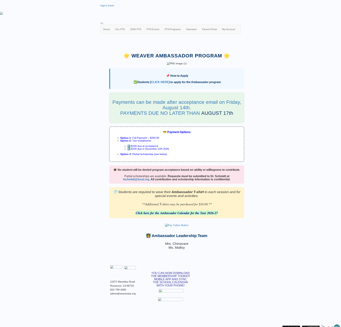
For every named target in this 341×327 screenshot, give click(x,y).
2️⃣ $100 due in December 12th (145, 148)
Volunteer (191, 29)
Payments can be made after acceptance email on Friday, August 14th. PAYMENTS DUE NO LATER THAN (176, 107)
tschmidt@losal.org (136, 179)
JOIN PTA (135, 29)
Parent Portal (209, 29)
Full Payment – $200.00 (139, 137)
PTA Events (153, 29)
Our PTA (120, 29)
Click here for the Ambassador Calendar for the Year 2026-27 (177, 213)
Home (106, 29)
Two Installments (135, 140)
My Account (228, 29)
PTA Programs (173, 29)
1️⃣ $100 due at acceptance (142, 146)
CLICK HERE (160, 82)
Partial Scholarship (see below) (143, 154)
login (103, 5)
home (111, 5)
